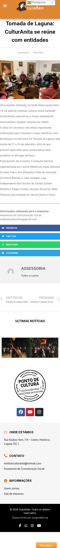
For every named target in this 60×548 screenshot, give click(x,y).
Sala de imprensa (14, 493)
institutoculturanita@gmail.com (18, 219)
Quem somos (11, 488)
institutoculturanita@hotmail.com (22, 463)
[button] (5, 5)
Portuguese (38, 2)
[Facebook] (21, 412)
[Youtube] (30, 412)
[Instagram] (39, 412)
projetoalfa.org (40, 517)
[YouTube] (39, 525)
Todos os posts (30, 275)
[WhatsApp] (26, 525)
